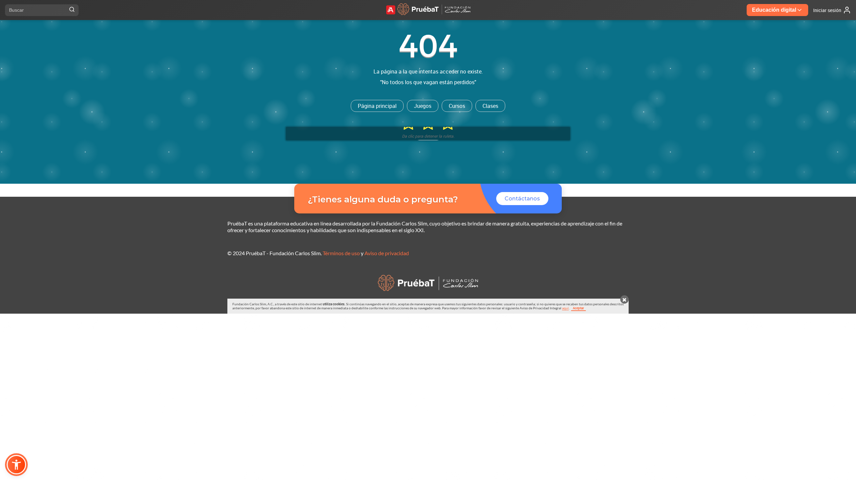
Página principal (377, 106)
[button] (16, 464)
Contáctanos (522, 198)
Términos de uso (341, 253)
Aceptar (578, 308)
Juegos (422, 106)
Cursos (457, 106)
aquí (565, 308)
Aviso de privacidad (386, 253)
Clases (490, 106)
